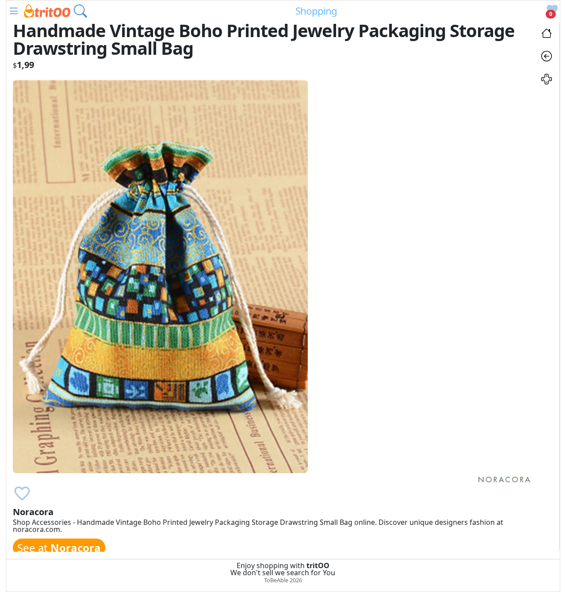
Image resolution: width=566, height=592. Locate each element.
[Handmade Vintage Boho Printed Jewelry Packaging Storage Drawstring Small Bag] (160, 276)
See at (59, 547)
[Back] (546, 57)
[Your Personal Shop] (546, 80)
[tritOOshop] (47, 10)
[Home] (546, 34)
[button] (13, 11)
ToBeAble (276, 580)
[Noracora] (504, 479)
